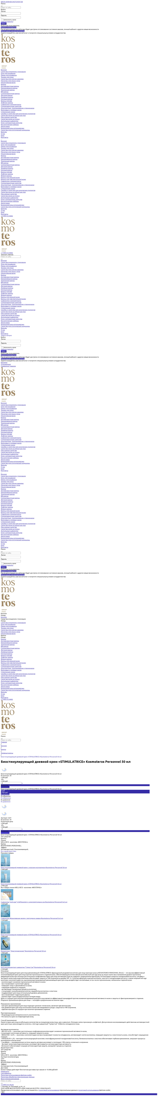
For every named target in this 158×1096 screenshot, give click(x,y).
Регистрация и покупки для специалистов (16, 1094)
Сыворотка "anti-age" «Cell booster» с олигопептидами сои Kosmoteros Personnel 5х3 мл (34, 902)
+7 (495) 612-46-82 (7, 1085)
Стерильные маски (8, 112)
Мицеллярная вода (8, 82)
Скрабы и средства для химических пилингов (18, 114)
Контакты (4, 214)
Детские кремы (6, 95)
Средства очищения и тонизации (13, 72)
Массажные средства (9, 117)
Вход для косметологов (10, 1079)
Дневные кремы (7, 97)
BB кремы (4, 92)
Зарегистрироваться (8, 27)
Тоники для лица (7, 77)
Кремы (3, 84)
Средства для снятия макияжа (12, 79)
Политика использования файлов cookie (16, 1075)
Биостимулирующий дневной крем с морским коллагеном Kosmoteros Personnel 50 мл (34, 867)
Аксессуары (5, 126)
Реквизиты (5, 1071)
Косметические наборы (10, 125)
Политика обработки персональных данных (18, 1077)
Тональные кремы (8, 90)
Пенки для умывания (9, 75)
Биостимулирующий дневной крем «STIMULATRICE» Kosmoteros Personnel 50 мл (31, 884)
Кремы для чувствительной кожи (13, 179)
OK (3, 1092)
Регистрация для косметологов (13, 31)
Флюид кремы (6, 176)
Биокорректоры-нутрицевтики (12, 128)
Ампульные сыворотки (9, 121)
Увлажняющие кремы (9, 88)
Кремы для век (6, 101)
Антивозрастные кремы (10, 86)
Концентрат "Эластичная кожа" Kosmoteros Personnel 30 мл (23, 951)
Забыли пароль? (7, 21)
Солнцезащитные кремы (10, 93)
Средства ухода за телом (10, 119)
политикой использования (49, 1090)
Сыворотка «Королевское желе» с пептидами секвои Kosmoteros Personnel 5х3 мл (32, 918)
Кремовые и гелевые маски (11, 110)
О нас (3, 210)
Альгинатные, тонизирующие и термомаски (17, 108)
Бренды (4, 209)
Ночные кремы (6, 99)
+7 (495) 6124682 (7, 216)
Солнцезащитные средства (11, 106)
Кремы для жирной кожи (10, 177)
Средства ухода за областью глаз (13, 115)
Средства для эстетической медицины (15, 130)
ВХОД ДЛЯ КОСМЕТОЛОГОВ (12, 2)
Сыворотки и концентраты (11, 104)
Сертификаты (6, 1073)
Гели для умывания (8, 73)
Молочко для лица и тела (10, 81)
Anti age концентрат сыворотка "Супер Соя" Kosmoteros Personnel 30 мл (28, 967)
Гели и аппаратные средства (11, 123)
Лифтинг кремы (7, 103)
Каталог (4, 141)
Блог (2, 212)
